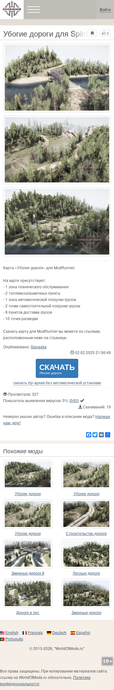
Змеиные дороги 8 (27, 573)
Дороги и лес (27, 612)
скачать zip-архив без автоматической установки (57, 382)
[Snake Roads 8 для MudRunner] (27, 553)
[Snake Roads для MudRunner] (86, 593)
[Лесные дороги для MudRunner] (86, 553)
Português (14, 638)
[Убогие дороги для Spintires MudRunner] (57, 77)
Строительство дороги (86, 533)
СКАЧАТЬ (57, 368)
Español (83, 632)
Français (35, 632)
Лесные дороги (86, 573)
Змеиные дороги (86, 612)
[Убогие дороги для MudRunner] (86, 474)
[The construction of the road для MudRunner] (86, 514)
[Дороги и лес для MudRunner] (27, 593)
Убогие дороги (28, 493)
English (11, 632)
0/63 (74, 400)
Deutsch (59, 632)
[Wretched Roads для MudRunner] (27, 474)
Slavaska (39, 346)
